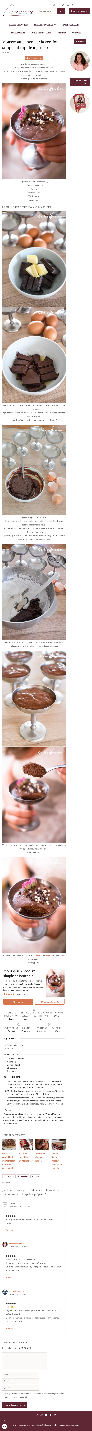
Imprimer (20, 1002)
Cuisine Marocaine (41, 32)
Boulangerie (18, 32)
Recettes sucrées (43, 24)
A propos (80, 41)
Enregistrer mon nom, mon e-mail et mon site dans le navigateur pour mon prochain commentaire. (34, 1395)
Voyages (76, 32)
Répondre (9, 1230)
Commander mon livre (80, 82)
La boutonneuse (16, 1291)
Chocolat (8, 1182)
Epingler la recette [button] (51, 1002)
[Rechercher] (61, 11)
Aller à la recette (35, 58)
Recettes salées (71, 24)
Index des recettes (79, 11)
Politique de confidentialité (69, 1425)
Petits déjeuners (18, 24)
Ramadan (61, 32)
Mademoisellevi (16, 1243)
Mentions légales (50, 1425)
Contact (40, 1425)
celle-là (48, 955)
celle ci (39, 955)
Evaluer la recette (10, 1348)
